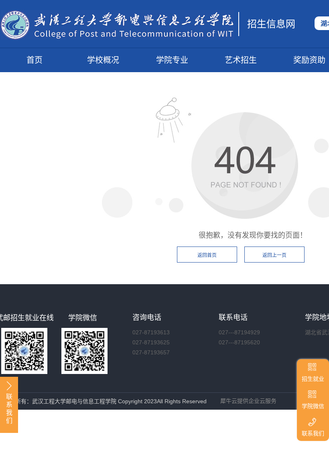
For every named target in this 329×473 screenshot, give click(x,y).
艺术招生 (241, 60)
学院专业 (172, 60)
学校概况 (103, 60)
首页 (34, 60)
